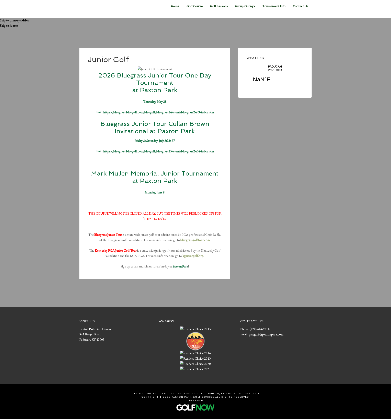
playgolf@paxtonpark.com (266, 334)
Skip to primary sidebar (15, 20)
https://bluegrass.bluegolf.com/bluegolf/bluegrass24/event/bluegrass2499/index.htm (158, 112)
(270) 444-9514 (259, 329)
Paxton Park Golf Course (110, 9)
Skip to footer (9, 25)
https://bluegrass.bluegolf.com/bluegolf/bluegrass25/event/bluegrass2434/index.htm (158, 151)
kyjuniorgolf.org (192, 256)
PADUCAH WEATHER (274, 76)
